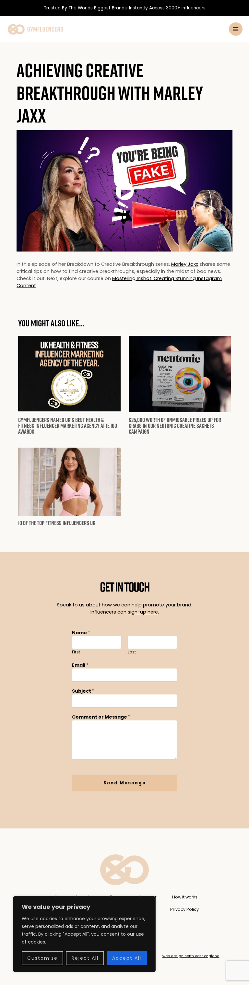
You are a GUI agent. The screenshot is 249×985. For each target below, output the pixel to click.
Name (81, 632)
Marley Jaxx (184, 264)
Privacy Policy (184, 909)
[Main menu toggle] (236, 29)
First (76, 652)
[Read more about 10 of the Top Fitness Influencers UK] (69, 482)
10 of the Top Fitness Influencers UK (56, 523)
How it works (184, 897)
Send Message (124, 783)
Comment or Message (101, 717)
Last (132, 652)
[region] (84, 934)
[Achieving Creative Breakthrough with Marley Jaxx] (124, 191)
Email (80, 665)
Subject (83, 691)
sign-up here (143, 612)
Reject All (85, 958)
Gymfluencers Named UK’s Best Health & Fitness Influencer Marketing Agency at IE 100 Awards (67, 426)
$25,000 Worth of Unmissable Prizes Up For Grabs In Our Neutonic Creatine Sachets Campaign (175, 426)
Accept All (126, 958)
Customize (42, 958)
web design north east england (190, 956)
